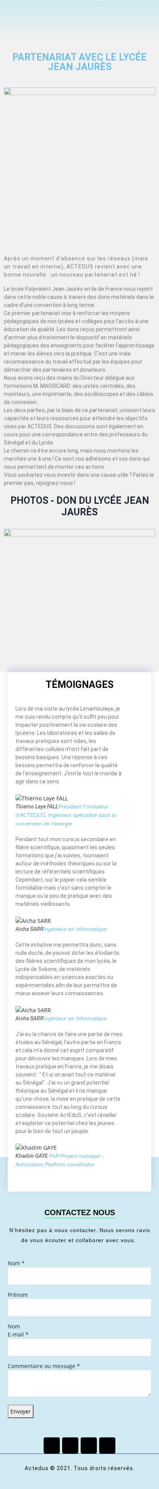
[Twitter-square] (70, 1445)
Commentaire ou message (44, 1366)
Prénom (18, 1294)
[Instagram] (107, 1445)
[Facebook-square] (52, 1445)
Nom (16, 1263)
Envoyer (20, 1411)
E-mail (18, 1334)
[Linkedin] (89, 1445)
